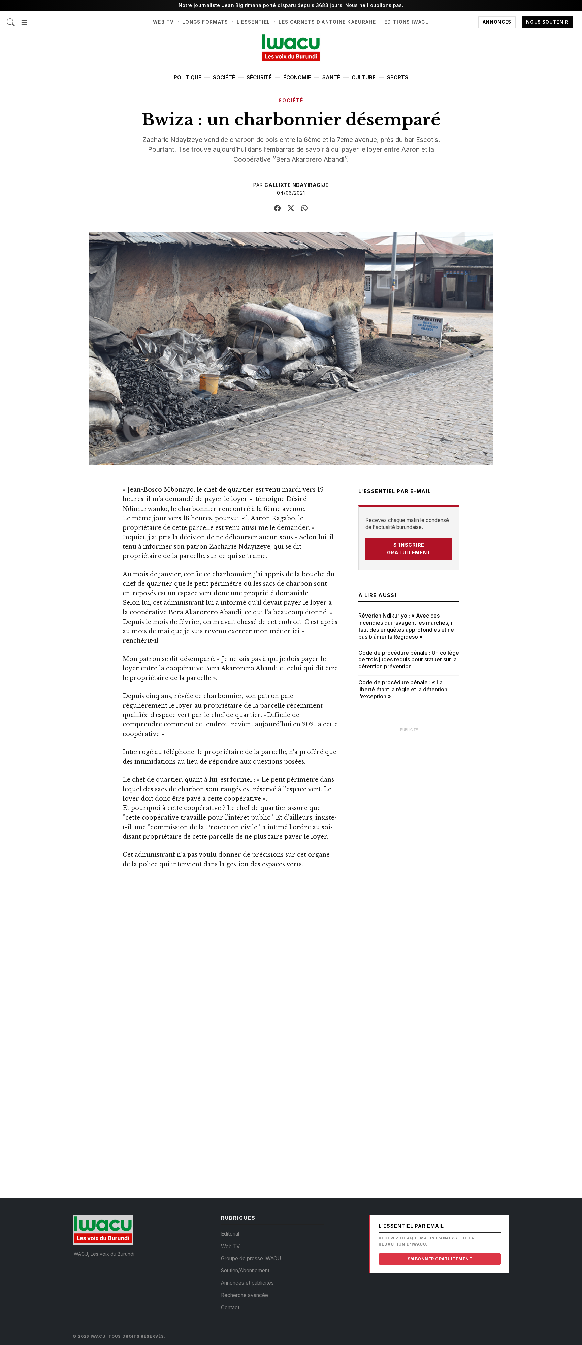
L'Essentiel (253, 22)
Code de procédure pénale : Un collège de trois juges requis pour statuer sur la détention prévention (408, 659)
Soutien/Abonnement (245, 1270)
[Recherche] (11, 18)
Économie (297, 77)
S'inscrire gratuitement (409, 548)
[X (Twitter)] (291, 208)
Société (224, 77)
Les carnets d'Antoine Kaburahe (327, 22)
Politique (187, 77)
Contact (230, 1307)
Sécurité (259, 77)
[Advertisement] (408, 837)
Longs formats (205, 22)
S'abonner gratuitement (440, 1258)
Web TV (163, 22)
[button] (24, 18)
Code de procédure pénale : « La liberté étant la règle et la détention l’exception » (402, 689)
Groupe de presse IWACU (251, 1258)
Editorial (230, 1234)
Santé (331, 77)
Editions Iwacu (406, 22)
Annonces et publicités (247, 1283)
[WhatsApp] (304, 208)
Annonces (497, 22)
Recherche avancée (244, 1295)
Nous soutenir (547, 22)
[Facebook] (277, 208)
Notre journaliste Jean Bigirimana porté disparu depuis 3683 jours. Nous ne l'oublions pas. (291, 5)
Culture (364, 77)
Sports (397, 77)
